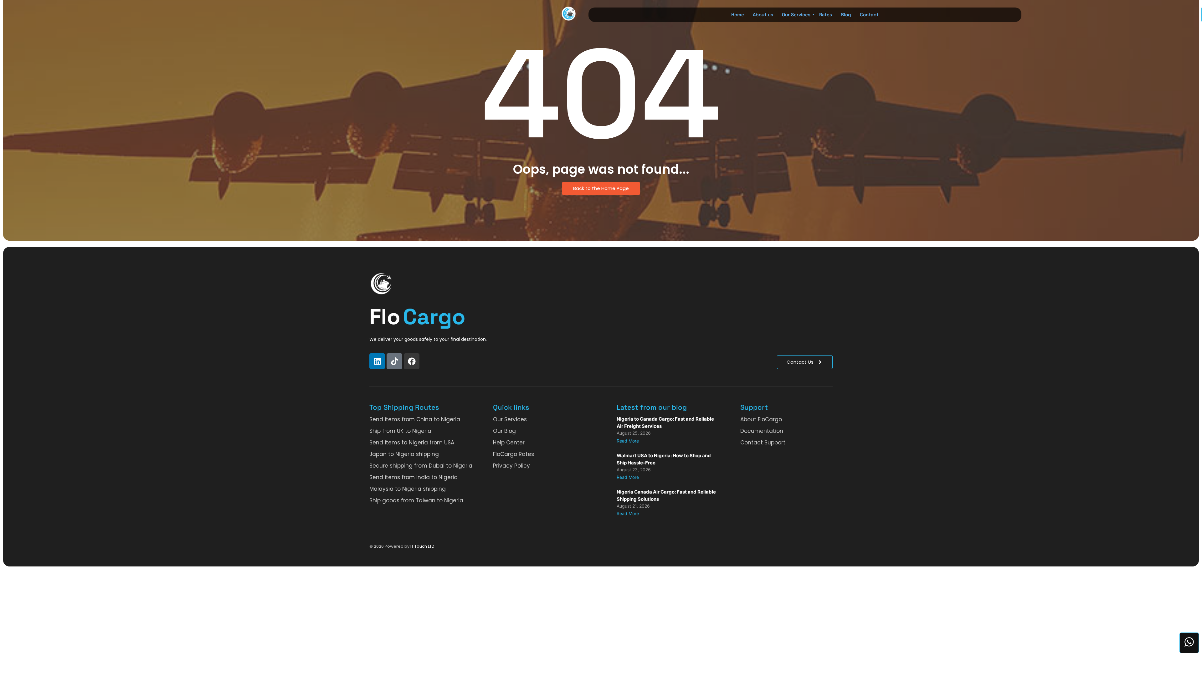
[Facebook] (411, 361)
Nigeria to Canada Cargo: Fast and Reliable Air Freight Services (665, 422)
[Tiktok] (394, 361)
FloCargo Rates (513, 454)
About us (763, 15)
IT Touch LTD (422, 546)
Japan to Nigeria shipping (404, 454)
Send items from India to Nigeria (413, 477)
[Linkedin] (377, 361)
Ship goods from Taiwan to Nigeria (416, 500)
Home (737, 15)
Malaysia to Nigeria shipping (407, 489)
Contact (869, 15)
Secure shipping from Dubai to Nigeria (420, 465)
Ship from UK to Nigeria (400, 431)
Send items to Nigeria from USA (411, 442)
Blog (846, 15)
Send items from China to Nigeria (414, 419)
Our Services (796, 15)
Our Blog (504, 431)
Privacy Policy (511, 465)
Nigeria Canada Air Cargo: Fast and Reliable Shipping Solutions (666, 495)
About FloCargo (761, 419)
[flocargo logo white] (381, 283)
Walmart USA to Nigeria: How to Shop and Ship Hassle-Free (664, 459)
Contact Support (762, 442)
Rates (825, 15)
